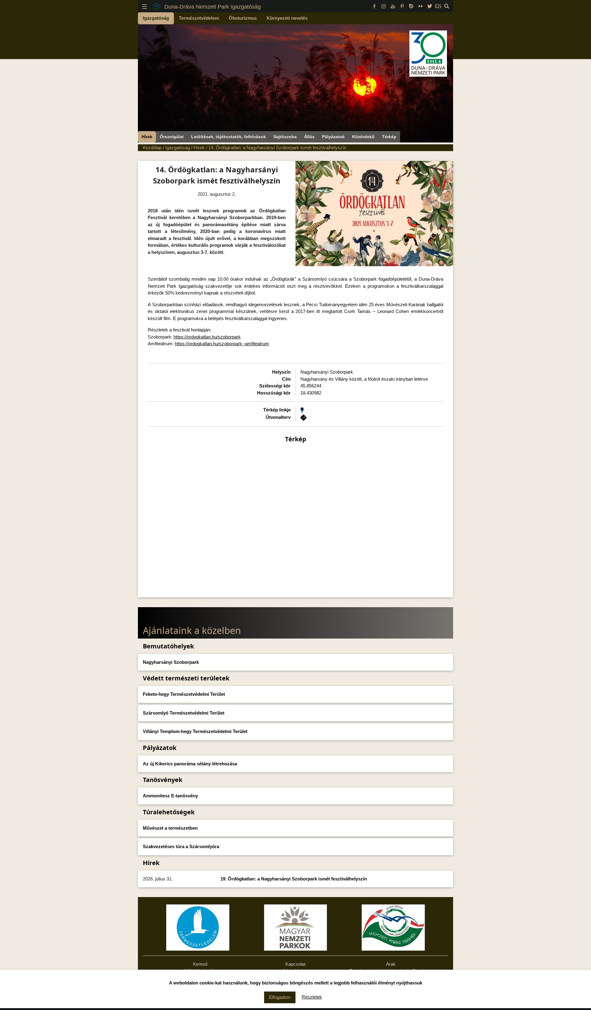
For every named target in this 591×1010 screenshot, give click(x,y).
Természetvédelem (199, 18)
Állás (309, 136)
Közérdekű (363, 136)
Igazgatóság (156, 18)
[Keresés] (447, 5)
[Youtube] (393, 5)
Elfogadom (280, 997)
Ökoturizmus (243, 18)
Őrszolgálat (172, 136)
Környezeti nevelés (287, 18)
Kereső (200, 964)
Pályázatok (333, 136)
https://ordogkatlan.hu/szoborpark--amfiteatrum (222, 343)
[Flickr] (420, 5)
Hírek (147, 136)
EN (438, 5)
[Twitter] (430, 5)
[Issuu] (411, 5)
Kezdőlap (152, 147)
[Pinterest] (402, 5)
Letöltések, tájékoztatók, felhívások (228, 136)
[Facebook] (374, 5)
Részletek (312, 997)
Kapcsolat (295, 964)
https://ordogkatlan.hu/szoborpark (207, 336)
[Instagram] (384, 5)
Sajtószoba (285, 136)
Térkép (389, 136)
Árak (391, 964)
